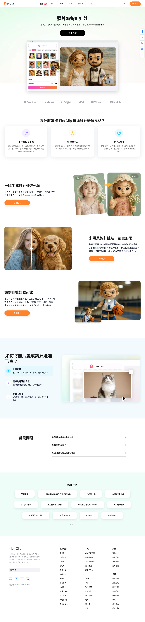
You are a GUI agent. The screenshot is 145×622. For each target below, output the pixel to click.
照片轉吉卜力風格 (54, 505)
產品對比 (88, 591)
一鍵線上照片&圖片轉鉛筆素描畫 (57, 494)
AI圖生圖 (24, 494)
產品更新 (115, 583)
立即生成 (17, 203)
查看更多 (63, 604)
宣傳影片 (63, 553)
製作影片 (135, 4)
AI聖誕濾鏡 (112, 515)
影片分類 (88, 596)
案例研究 (88, 587)
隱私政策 (115, 608)
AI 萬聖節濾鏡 (64, 515)
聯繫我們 (115, 557)
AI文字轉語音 (90, 553)
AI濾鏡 (89, 515)
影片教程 (115, 566)
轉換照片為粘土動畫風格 (88, 505)
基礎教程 (115, 562)
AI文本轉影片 (90, 562)
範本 (41, 4)
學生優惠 (115, 604)
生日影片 (63, 583)
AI (62, 4)
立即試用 (17, 313)
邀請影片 (63, 587)
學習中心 (81, 4)
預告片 (62, 566)
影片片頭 (63, 570)
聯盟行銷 (115, 587)
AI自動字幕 (89, 557)
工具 (70, 4)
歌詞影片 (63, 579)
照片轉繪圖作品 (117, 494)
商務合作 (115, 591)
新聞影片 (63, 562)
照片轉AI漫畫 (119, 505)
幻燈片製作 (64, 591)
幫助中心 (115, 553)
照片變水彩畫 (26, 505)
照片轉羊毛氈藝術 (36, 515)
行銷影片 (63, 557)
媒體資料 (115, 596)
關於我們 (115, 579)
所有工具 (88, 570)
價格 (91, 4)
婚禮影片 (63, 574)
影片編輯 (63, 596)
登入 (125, 4)
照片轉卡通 (91, 494)
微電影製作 (64, 600)
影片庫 (87, 604)
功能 (87, 608)
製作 (52, 4)
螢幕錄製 (88, 566)
